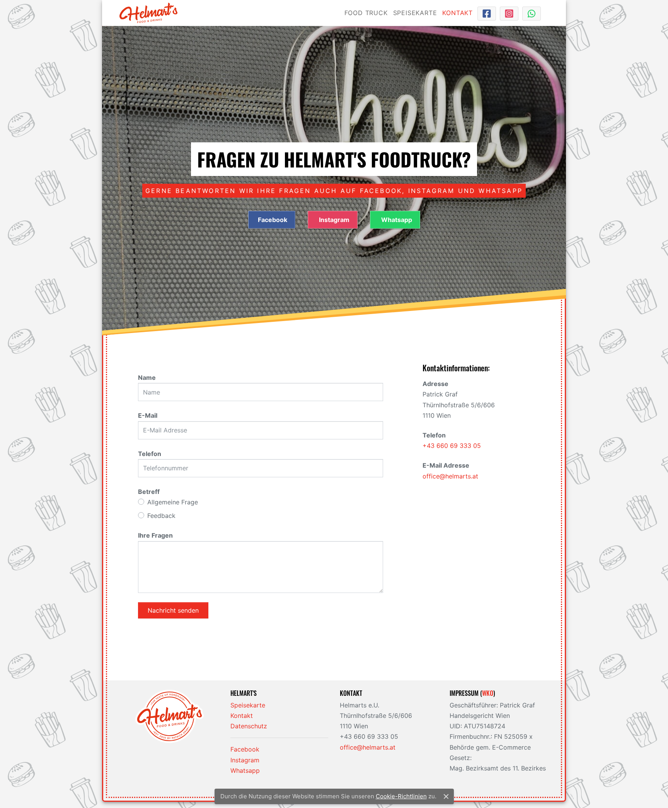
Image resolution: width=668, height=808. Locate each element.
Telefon (149, 454)
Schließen (446, 796)
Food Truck (366, 13)
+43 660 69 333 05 (452, 445)
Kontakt (457, 13)
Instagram (333, 220)
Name (147, 377)
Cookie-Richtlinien (401, 796)
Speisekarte (415, 13)
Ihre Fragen (155, 535)
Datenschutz (248, 726)
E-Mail (147, 415)
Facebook (272, 220)
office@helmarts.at (450, 476)
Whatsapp (396, 220)
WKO (487, 693)
